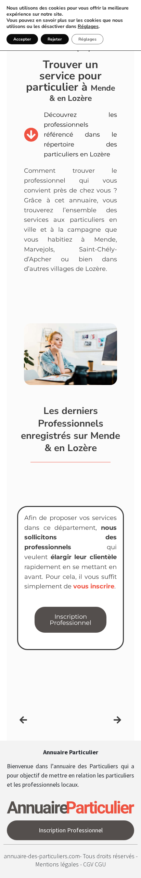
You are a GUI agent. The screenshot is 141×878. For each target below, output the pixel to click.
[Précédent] (45, 720)
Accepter (22, 39)
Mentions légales (57, 864)
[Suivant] (95, 720)
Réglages (88, 27)
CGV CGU (94, 864)
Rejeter (55, 39)
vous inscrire (93, 586)
